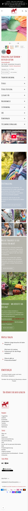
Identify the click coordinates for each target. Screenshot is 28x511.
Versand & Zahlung (6, 441)
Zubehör (3, 418)
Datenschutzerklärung (7, 439)
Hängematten (5, 421)
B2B (2, 446)
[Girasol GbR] (14, 11)
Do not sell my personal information (11, 444)
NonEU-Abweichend (14, 66)
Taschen (3, 423)
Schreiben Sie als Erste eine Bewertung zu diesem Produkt (14, 380)
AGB (2, 435)
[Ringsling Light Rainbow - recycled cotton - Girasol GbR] (14, 28)
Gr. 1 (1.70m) (5, 72)
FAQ (2, 442)
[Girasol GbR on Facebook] (4, 463)
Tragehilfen (4, 416)
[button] (14, 380)
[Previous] (10, 43)
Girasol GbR (8, 486)
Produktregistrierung (7, 448)
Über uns (3, 433)
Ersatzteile (4, 419)
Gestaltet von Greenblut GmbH (19, 486)
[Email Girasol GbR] (2, 463)
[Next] (18, 43)
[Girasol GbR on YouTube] (7, 463)
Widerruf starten (6, 451)
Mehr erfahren (8, 268)
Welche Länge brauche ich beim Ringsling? (14, 343)
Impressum (4, 437)
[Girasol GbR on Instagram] (5, 463)
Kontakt (3, 449)
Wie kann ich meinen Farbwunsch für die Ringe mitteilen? (12, 351)
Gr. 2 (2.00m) (14, 72)
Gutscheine (4, 425)
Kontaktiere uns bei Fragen (12, 205)
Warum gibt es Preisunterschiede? (10, 359)
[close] (26, 4)
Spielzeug (4, 427)
